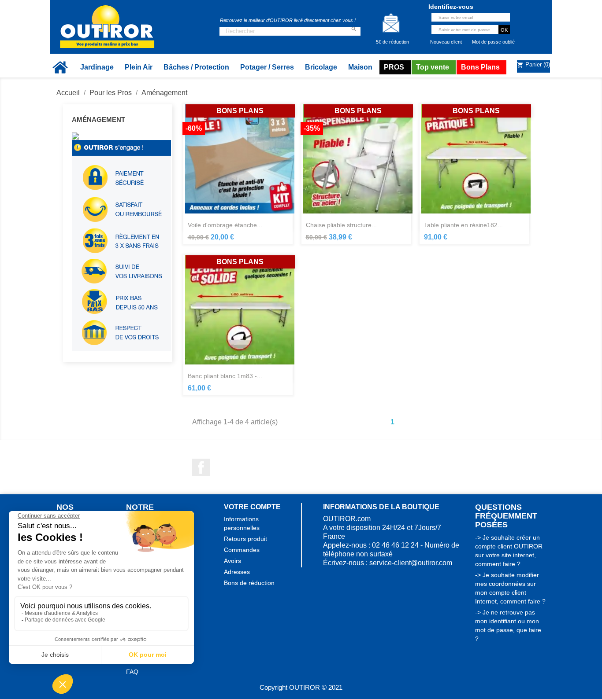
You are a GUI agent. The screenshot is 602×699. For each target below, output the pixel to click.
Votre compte (252, 507)
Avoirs (232, 560)
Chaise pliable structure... (341, 224)
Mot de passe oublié (493, 41)
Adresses (237, 571)
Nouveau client (446, 41)
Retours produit (245, 538)
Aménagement (98, 119)
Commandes (242, 549)
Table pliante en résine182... (463, 224)
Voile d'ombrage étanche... (225, 224)
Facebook (201, 467)
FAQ (132, 671)
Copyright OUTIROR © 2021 (301, 687)
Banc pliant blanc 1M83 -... (225, 375)
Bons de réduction (249, 582)
